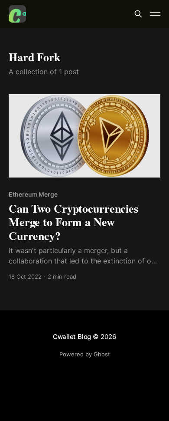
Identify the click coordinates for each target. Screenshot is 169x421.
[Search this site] (138, 14)
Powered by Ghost (84, 354)
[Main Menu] (155, 13)
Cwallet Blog (72, 336)
